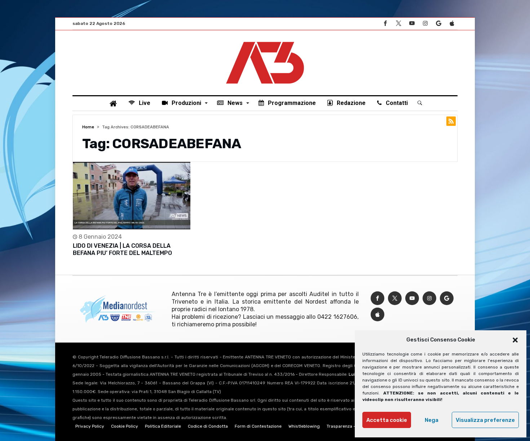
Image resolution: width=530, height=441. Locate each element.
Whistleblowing (304, 426)
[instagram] (425, 24)
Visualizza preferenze (485, 420)
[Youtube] (412, 24)
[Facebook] (385, 24)
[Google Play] (438, 24)
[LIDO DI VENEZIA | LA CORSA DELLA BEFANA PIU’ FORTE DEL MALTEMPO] (131, 195)
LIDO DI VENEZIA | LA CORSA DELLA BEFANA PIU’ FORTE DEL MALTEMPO (122, 249)
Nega (431, 420)
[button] (515, 340)
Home (88, 127)
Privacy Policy (89, 426)
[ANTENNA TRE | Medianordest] (265, 41)
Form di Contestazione (258, 426)
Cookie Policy (124, 426)
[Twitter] (398, 24)
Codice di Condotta (208, 426)
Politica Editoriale (163, 426)
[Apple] (452, 24)
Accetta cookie (386, 420)
